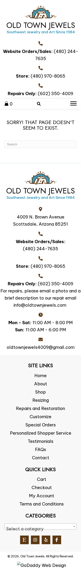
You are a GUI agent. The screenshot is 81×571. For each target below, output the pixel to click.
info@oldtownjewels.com (40, 305)
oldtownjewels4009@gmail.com (41, 347)
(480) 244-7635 (40, 248)
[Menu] (73, 103)
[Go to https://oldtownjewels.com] (40, 20)
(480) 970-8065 (48, 76)
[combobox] (40, 526)
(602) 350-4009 (55, 93)
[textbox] (40, 529)
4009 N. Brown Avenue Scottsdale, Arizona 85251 (40, 220)
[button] (24, 540)
